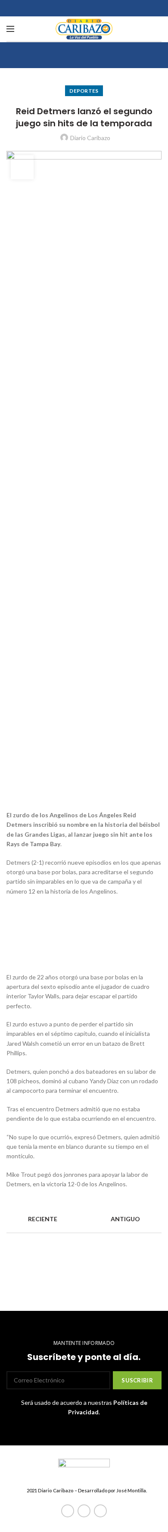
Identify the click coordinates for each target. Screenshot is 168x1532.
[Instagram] (100, 1510)
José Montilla (131, 1490)
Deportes (83, 91)
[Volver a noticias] (84, 1219)
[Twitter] (84, 1510)
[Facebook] (67, 1510)
